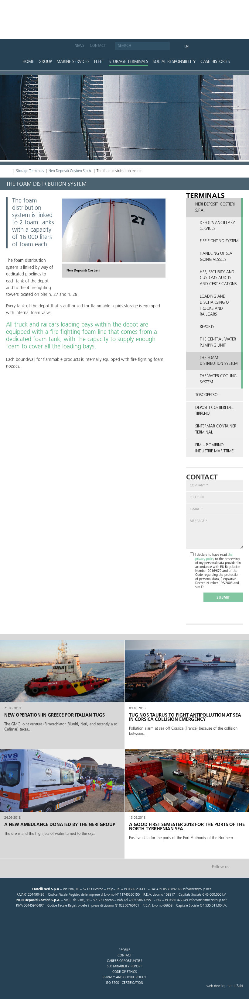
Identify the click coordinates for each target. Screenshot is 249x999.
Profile (124, 950)
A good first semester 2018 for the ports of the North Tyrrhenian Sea (187, 827)
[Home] (9, 171)
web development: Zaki (224, 986)
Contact (98, 46)
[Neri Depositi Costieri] (113, 230)
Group (45, 62)
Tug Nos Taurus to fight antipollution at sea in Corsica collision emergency (185, 717)
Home (28, 62)
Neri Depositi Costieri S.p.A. (70, 171)
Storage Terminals (128, 62)
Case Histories (215, 62)
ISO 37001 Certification (124, 983)
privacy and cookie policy (124, 977)
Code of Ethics (124, 972)
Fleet (99, 62)
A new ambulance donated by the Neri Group (59, 825)
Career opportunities (124, 961)
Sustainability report (124, 966)
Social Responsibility (174, 62)
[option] (113, 238)
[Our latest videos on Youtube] (65, 47)
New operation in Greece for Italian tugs (54, 715)
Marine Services (73, 62)
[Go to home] (124, 16)
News (79, 46)
